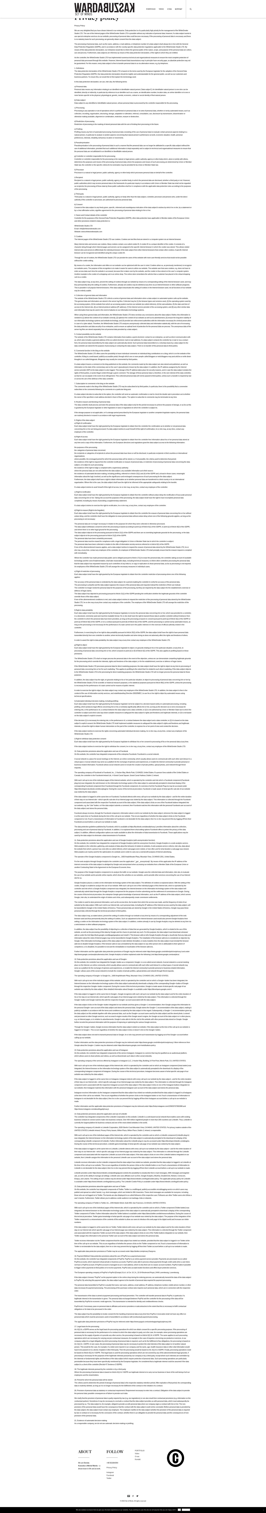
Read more (185, 1510)
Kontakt (178, 9)
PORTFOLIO (151, 9)
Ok (179, 1510)
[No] (263, 1510)
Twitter (109, 1478)
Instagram (110, 1472)
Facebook (110, 1475)
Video (161, 9)
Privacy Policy (112, 1467)
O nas (169, 9)
